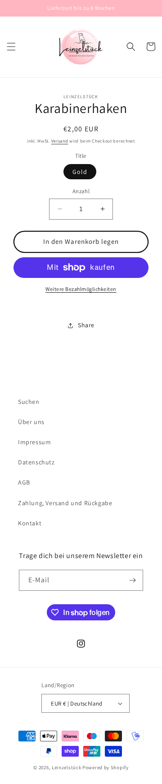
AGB (24, 482)
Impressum (34, 442)
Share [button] (86, 325)
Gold (79, 172)
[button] (11, 46)
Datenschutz (36, 462)
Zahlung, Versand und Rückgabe (65, 503)
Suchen (29, 402)
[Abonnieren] (133, 580)
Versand (59, 141)
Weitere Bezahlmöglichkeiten (81, 289)
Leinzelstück (66, 767)
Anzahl (81, 191)
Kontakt (29, 523)
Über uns (31, 422)
